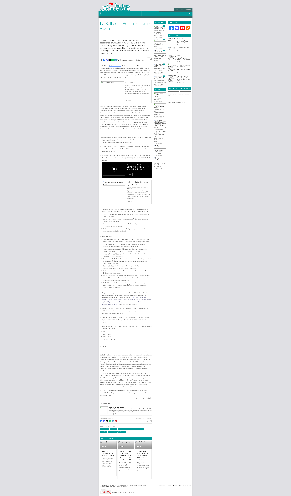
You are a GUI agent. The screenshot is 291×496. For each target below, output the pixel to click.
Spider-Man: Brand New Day (183, 48)
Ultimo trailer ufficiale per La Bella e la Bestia (108, 453)
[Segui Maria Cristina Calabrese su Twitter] (113, 414)
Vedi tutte (188, 88)
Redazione (181, 485)
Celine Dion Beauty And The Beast (117, 432)
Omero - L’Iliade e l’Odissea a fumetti (178, 94)
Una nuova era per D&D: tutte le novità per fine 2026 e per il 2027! (183, 41)
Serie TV (128, 13)
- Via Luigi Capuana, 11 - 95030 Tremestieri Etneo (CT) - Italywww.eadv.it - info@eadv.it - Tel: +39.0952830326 (128, 491)
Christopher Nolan (159, 17)
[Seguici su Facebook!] (171, 28)
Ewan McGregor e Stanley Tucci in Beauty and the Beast (160, 57)
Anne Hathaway (113, 17)
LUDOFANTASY (180, 38)
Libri (108, 13)
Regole (175, 485)
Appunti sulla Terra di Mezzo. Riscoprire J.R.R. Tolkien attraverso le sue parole (183, 78)
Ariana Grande (104, 124)
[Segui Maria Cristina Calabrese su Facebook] (110, 414)
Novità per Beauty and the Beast (159, 44)
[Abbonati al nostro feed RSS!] (188, 28)
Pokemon (183, 17)
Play (130, 174)
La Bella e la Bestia (115, 66)
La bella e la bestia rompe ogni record (137, 183)
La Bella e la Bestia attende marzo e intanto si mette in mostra (143, 455)
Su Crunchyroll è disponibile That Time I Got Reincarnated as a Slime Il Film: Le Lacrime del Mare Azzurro (184, 67)
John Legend (114, 124)
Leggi (129, 100)
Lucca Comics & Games (142, 17)
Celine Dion (142, 124)
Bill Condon (141, 66)
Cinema (119, 13)
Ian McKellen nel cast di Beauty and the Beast (159, 70)
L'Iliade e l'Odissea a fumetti (157, 98)
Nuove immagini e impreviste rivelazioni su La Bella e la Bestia (159, 32)
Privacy (169, 485)
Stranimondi (169, 17)
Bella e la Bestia (105, 429)
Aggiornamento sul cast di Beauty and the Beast (160, 82)
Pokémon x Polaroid (174, 102)
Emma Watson (104, 117)
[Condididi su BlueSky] (106, 60)
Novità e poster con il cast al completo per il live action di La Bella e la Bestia (125, 455)
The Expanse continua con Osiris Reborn (158, 151)
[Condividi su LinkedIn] (115, 60)
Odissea (133, 17)
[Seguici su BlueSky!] (176, 28)
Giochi (137, 13)
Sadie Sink (151, 17)
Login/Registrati (187, 9)
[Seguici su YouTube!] (182, 28)
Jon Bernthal (176, 17)
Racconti (147, 13)
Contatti (188, 485)
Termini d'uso (162, 485)
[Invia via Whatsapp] (112, 60)
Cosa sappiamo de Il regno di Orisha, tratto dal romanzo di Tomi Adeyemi (184, 58)
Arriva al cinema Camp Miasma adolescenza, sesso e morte (159, 165)
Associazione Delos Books (109, 486)
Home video (107, 403)
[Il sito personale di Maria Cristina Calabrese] (115, 414)
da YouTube (130, 171)
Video (156, 13)
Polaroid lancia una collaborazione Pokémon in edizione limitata (159, 112)
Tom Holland (121, 17)
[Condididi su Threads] (109, 60)
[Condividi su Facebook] (104, 60)
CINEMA (104, 446)
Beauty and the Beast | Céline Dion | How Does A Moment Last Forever (138, 166)
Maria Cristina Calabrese (125, 60)
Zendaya (128, 17)
